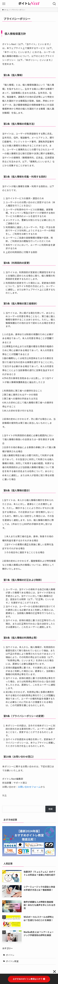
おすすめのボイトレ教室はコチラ (28, 979)
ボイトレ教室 (12, 961)
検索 (50, 808)
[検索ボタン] (54, 4)
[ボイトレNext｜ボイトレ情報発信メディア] (29, 4)
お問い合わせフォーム (29, 786)
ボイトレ (10, 954)
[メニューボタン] (3, 4)
